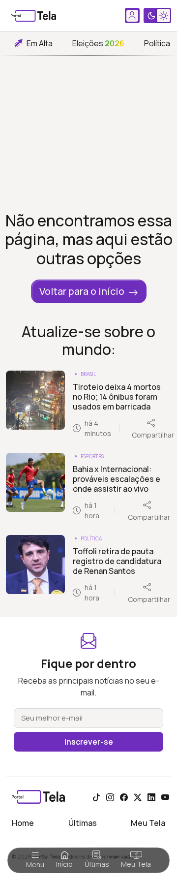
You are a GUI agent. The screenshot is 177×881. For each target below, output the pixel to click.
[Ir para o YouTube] (165, 796)
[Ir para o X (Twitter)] (138, 796)
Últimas (97, 864)
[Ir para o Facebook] (124, 796)
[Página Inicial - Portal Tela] (33, 16)
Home (23, 823)
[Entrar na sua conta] (132, 15)
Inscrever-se (88, 741)
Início (64, 864)
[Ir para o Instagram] (110, 796)
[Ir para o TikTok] (96, 796)
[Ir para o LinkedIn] (151, 796)
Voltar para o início (81, 291)
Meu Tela (136, 864)
